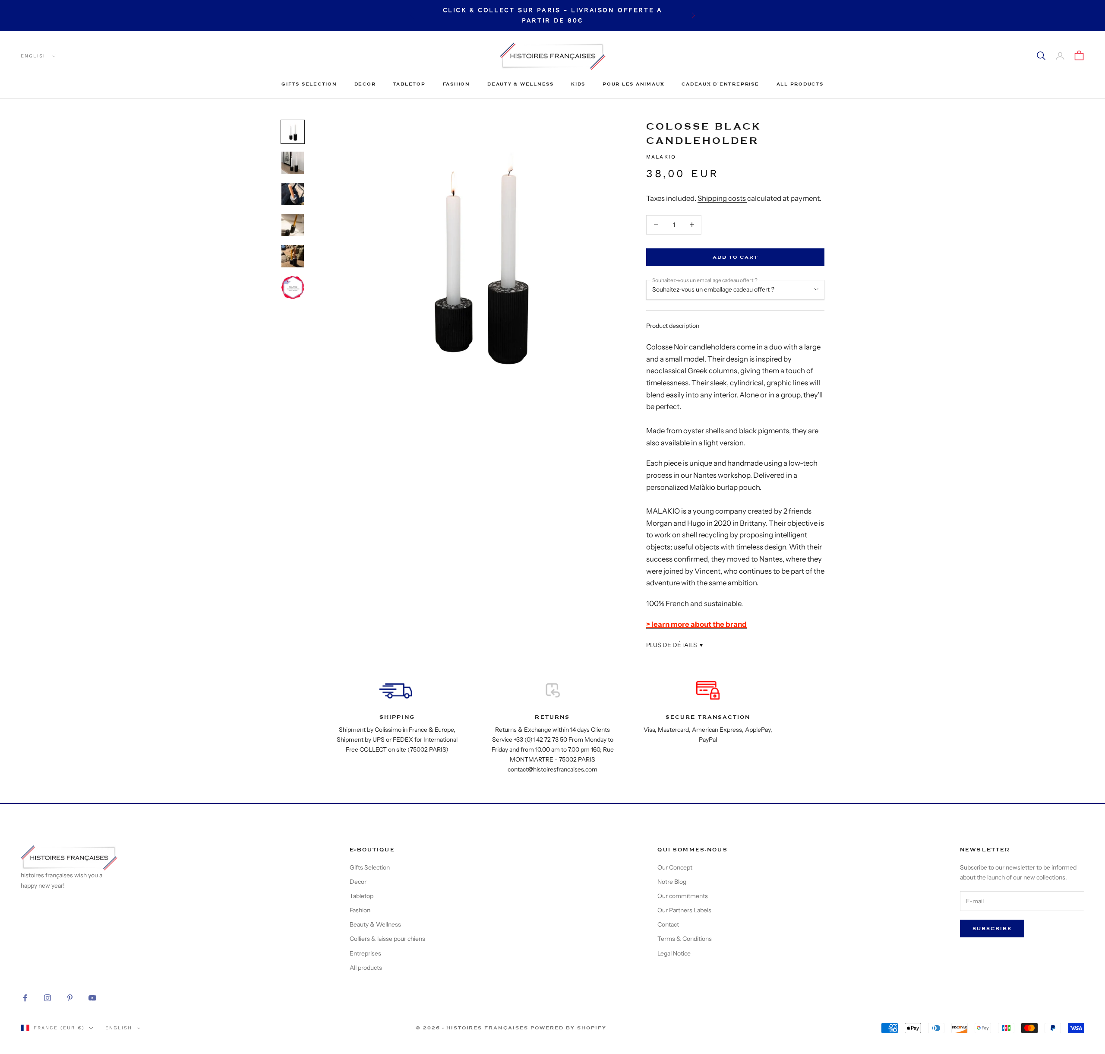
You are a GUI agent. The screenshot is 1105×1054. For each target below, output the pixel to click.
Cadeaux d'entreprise (720, 84)
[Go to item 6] (293, 287)
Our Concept (674, 867)
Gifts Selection (309, 84)
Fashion (456, 84)
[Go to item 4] (293, 225)
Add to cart (735, 257)
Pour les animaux (633, 84)
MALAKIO (661, 157)
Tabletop (409, 84)
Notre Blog (671, 882)
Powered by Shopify (568, 1028)
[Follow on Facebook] (25, 998)
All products (800, 84)
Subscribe (992, 928)
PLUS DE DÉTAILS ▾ (674, 645)
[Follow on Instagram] (47, 998)
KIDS (578, 84)
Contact (668, 924)
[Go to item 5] (293, 256)
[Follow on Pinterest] (70, 998)
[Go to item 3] (293, 194)
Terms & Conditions (684, 939)
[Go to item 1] (293, 132)
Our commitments (682, 896)
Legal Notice (674, 953)
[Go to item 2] (293, 163)
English (34, 55)
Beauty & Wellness (520, 84)
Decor (365, 84)
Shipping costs (722, 198)
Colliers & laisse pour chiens (387, 939)
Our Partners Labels (684, 910)
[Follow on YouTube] (92, 998)
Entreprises (365, 953)
